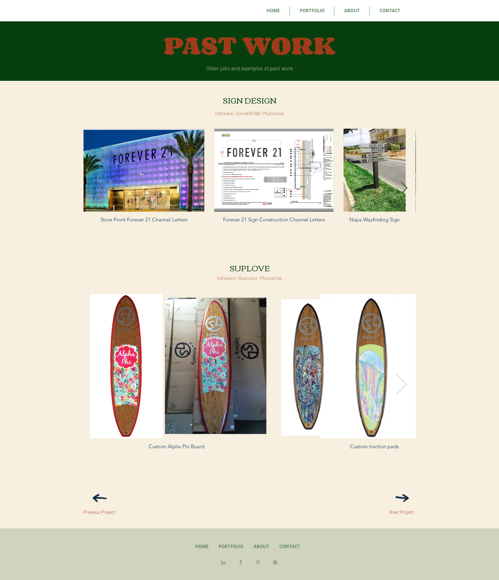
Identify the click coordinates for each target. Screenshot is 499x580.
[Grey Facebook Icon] (240, 562)
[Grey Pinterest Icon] (258, 562)
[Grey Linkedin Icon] (223, 562)
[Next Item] (404, 188)
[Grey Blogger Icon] (275, 562)
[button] (312, 10)
